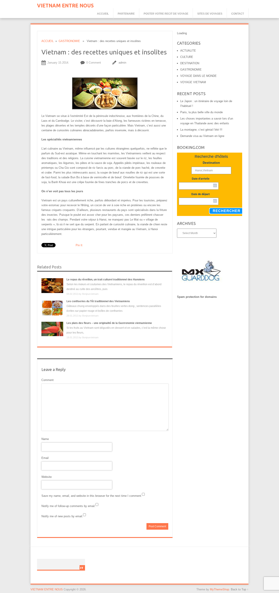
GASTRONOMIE (69, 41)
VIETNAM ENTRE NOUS (65, 5)
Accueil (103, 13)
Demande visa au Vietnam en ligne (202, 136)
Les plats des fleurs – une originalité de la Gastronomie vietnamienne (109, 323)
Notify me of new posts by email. (62, 516)
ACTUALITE (188, 50)
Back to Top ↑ (239, 589)
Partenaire (126, 13)
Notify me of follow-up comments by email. (68, 506)
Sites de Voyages (209, 13)
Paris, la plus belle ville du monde (201, 112)
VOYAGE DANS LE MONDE (198, 75)
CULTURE (186, 57)
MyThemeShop (219, 589)
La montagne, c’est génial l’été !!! (201, 129)
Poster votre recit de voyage (166, 13)
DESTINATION (189, 63)
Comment (47, 380)
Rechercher (226, 211)
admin (122, 62)
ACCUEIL (47, 41)
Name (45, 439)
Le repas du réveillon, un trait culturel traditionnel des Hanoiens (105, 279)
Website (46, 476)
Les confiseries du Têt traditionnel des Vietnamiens (98, 301)
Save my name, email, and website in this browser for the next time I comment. (91, 495)
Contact (237, 13)
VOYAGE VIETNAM (193, 82)
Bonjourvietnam (90, 294)
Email (45, 458)
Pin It (79, 245)
